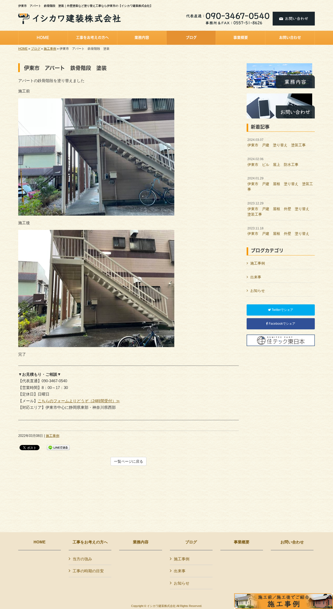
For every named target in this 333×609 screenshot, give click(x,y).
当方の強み (82, 559)
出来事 (255, 277)
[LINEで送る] (58, 447)
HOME (23, 49)
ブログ (35, 49)
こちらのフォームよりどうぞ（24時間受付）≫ (79, 401)
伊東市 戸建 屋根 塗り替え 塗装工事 (280, 184)
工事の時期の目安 (88, 571)
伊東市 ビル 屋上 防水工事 (272, 162)
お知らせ (257, 290)
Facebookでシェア (281, 323)
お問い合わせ (292, 542)
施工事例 (50, 49)
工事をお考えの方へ (90, 542)
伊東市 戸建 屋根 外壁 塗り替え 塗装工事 (280, 209)
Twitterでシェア (282, 310)
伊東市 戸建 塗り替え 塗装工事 (276, 142)
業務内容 (141, 542)
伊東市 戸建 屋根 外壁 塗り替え (278, 231)
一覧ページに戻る (128, 461)
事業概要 (241, 542)
